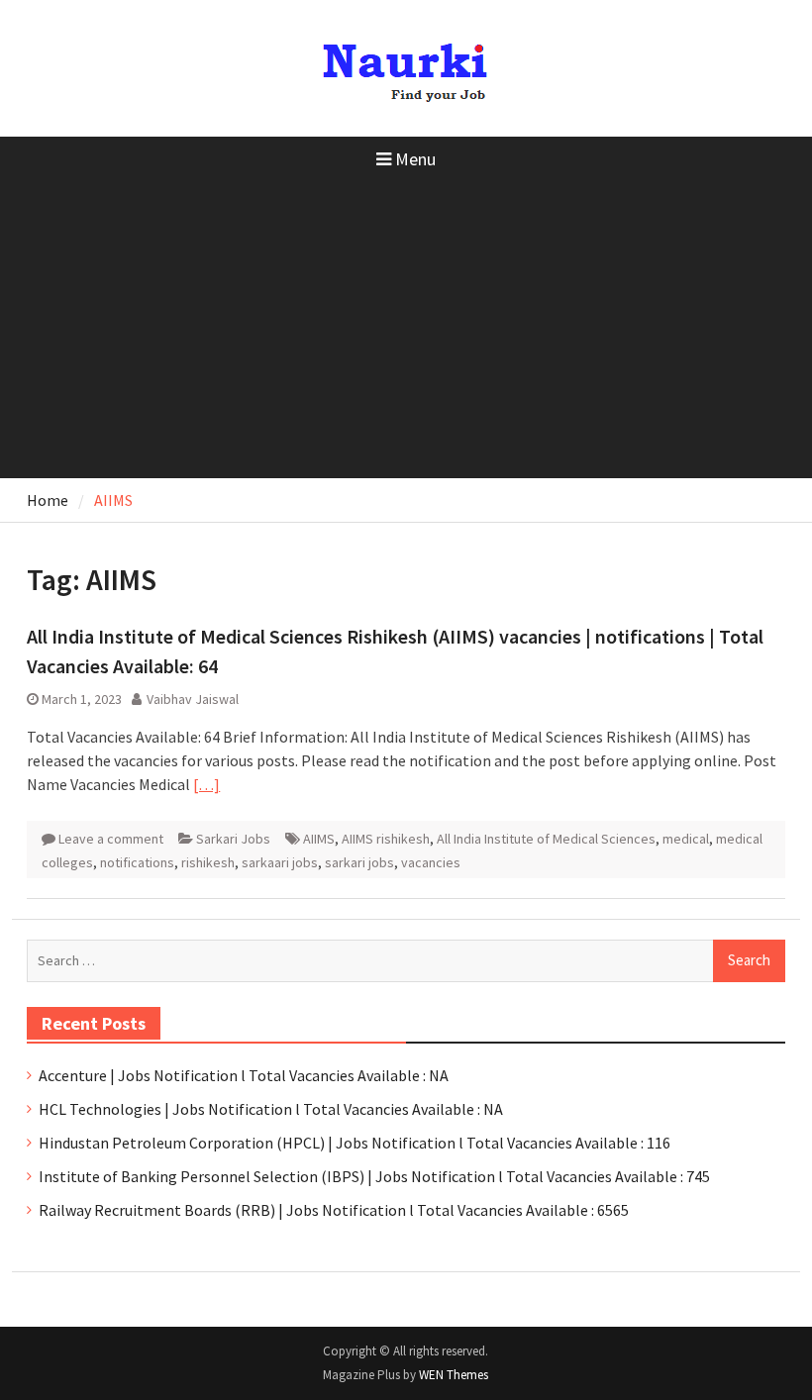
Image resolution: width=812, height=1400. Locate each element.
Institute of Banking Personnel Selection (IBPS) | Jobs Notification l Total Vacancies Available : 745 (374, 1176)
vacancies (430, 862)
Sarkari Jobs (233, 839)
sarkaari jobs (280, 862)
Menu (415, 159)
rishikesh (208, 862)
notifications (137, 862)
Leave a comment (110, 839)
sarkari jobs (359, 862)
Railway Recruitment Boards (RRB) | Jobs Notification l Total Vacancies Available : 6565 (334, 1210)
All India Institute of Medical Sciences (546, 839)
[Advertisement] (406, 329)
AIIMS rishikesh (386, 839)
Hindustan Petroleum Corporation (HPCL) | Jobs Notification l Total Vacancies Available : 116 (354, 1142)
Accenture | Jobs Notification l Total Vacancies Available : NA (244, 1075)
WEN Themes (453, 1374)
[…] (206, 784)
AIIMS (319, 839)
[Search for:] (405, 959)
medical (685, 839)
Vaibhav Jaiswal (193, 699)
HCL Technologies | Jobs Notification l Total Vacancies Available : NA (271, 1109)
